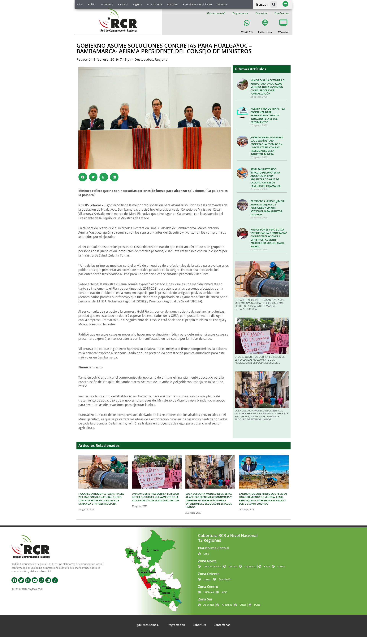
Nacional (122, 4)
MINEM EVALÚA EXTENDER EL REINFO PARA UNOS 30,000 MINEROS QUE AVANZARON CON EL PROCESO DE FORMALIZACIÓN (267, 86)
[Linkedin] (48, 580)
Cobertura (261, 13)
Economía (107, 4)
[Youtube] (34, 580)
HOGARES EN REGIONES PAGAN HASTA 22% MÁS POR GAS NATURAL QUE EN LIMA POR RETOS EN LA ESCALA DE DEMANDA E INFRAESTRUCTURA (260, 304)
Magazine (172, 4)
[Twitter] (21, 580)
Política (92, 4)
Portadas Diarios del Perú (197, 4)
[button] (273, 4)
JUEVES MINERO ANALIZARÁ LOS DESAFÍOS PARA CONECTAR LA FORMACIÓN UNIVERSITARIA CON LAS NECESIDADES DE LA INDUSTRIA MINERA (266, 146)
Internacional (154, 4)
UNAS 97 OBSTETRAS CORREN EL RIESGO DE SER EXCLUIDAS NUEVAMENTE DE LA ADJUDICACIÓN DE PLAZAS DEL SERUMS (260, 359)
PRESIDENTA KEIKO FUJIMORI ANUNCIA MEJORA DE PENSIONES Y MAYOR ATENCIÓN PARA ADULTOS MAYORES (267, 207)
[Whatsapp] (41, 580)
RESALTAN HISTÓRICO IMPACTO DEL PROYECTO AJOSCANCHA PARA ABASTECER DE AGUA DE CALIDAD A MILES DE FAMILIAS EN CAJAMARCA (265, 177)
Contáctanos (281, 13)
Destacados (144, 59)
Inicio (80, 4)
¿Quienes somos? (215, 13)
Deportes (222, 4)
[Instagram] (28, 580)
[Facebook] (14, 580)
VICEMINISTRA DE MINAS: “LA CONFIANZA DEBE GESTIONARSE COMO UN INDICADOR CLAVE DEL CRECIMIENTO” (267, 115)
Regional (137, 4)
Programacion (240, 13)
